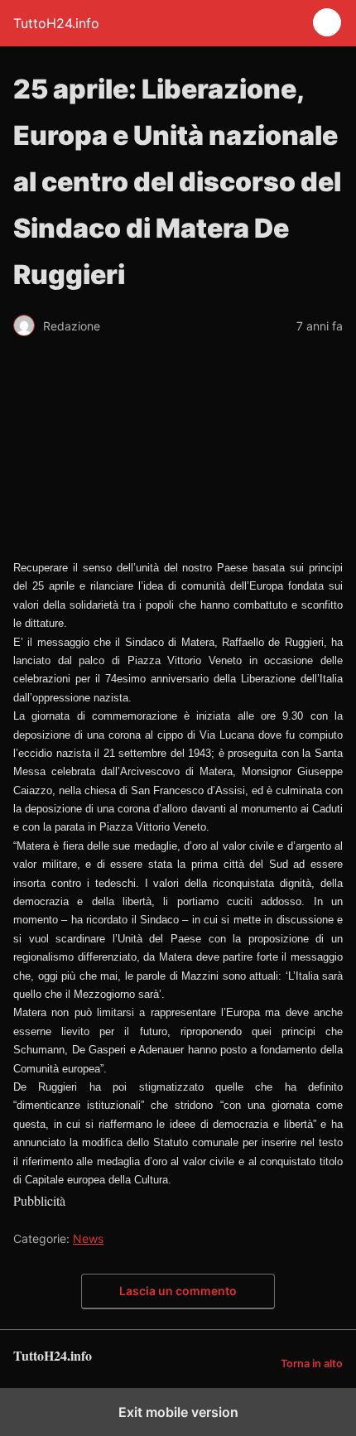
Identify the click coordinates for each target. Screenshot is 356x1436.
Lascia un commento (178, 1291)
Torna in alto (312, 1363)
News (88, 1238)
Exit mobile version (178, 1412)
